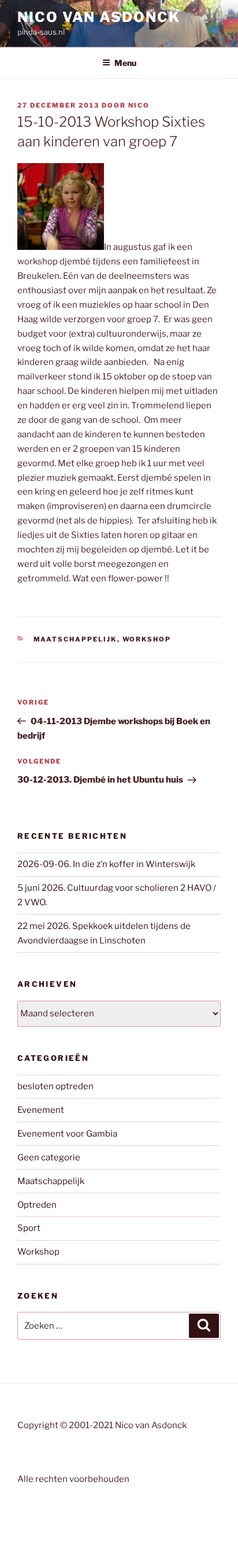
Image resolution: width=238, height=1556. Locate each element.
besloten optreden (55, 1086)
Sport (28, 1228)
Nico (139, 105)
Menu (125, 63)
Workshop (147, 639)
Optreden (37, 1205)
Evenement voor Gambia (67, 1134)
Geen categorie (48, 1157)
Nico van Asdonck (98, 17)
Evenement (40, 1110)
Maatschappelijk (75, 639)
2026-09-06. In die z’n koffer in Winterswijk (106, 864)
